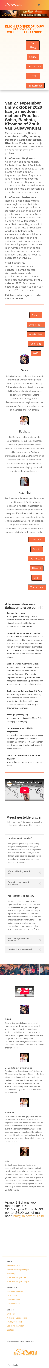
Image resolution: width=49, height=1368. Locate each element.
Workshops (11, 1273)
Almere (36, 315)
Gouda (33, 56)
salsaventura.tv (13, 1265)
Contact (10, 1330)
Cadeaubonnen (13, 1299)
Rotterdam (35, 66)
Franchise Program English (18, 1281)
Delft (36, 353)
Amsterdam (35, 334)
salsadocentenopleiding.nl (18, 1269)
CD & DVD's (12, 1295)
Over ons (11, 1314)
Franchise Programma (16, 1277)
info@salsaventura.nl (28, 1216)
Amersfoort (35, 324)
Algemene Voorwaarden (17, 1318)
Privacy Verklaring (14, 1322)
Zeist (36, 577)
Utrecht (33, 76)
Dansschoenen (13, 1303)
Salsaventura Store (15, 1291)
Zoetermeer (35, 85)
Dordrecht (36, 539)
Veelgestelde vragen (15, 1326)
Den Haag (33, 45)
